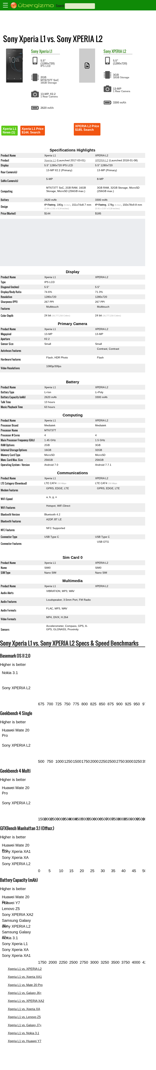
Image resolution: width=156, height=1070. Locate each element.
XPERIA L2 (119, 51)
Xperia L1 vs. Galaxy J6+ (24, 993)
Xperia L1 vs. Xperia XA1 (25, 976)
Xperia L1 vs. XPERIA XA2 (26, 1001)
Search (60, 5)
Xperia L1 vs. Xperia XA (24, 1009)
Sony (34, 51)
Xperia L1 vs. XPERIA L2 (25, 968)
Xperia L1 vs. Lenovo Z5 (24, 1017)
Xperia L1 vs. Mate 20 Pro (25, 985)
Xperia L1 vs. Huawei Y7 (24, 1041)
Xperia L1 (45, 51)
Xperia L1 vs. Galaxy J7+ (24, 1025)
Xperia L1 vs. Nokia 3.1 (23, 1033)
